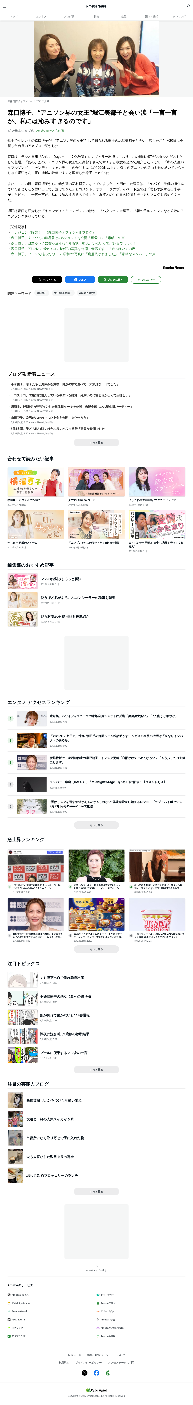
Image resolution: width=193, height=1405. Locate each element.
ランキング (179, 16)
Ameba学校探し (109, 1336)
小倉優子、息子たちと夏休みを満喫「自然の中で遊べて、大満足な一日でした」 (65, 384)
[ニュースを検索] (188, 6)
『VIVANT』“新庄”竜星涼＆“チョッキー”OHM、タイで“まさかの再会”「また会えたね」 (38, 886)
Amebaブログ (108, 1303)
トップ (14, 16)
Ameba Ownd (19, 1311)
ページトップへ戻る (96, 1270)
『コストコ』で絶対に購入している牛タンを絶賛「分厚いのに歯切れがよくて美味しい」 (71, 395)
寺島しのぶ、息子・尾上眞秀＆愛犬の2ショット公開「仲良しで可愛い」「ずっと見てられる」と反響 (98, 888)
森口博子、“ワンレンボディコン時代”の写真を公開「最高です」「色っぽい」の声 (73, 248)
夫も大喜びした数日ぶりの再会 (50, 1156)
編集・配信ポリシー (99, 1355)
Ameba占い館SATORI (112, 1327)
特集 (96, 16)
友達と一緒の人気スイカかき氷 (50, 1119)
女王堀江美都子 (63, 293)
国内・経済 (151, 16)
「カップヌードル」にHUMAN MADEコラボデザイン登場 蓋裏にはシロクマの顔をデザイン (159, 935)
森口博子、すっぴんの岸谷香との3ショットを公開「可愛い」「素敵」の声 (68, 237)
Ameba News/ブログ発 (50, 130)
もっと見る (96, 442)
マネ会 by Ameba (21, 1303)
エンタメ (41, 16)
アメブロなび (18, 1336)
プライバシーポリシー (88, 1362)
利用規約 (64, 1362)
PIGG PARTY (18, 1319)
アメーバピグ (107, 1311)
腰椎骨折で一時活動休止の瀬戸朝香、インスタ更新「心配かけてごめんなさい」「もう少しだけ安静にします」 (38, 937)
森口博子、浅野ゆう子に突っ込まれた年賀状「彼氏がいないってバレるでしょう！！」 (77, 243)
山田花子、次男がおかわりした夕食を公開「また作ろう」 (50, 418)
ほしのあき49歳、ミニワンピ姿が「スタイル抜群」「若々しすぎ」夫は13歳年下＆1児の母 (158, 886)
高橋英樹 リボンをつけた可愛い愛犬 (54, 1100)
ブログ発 (69, 16)
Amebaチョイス (20, 1294)
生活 (124, 16)
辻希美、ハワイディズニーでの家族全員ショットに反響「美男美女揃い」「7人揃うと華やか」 (114, 716)
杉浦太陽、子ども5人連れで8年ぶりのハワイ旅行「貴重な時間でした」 (59, 429)
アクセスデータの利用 (121, 1362)
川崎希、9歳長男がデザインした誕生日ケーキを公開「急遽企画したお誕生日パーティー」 (72, 407)
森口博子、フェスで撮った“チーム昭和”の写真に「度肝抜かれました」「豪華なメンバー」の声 (83, 254)
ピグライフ (17, 1327)
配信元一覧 (74, 1355)
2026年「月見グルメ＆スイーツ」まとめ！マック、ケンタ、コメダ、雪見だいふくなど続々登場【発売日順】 (98, 937)
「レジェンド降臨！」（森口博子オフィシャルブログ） (53, 232)
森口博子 (42, 293)
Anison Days (87, 293)
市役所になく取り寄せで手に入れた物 (55, 1138)
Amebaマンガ (108, 1319)
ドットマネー (107, 1294)
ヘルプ (121, 1355)
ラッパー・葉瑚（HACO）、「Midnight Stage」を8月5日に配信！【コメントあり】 (108, 782)
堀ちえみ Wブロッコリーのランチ (52, 1175)
